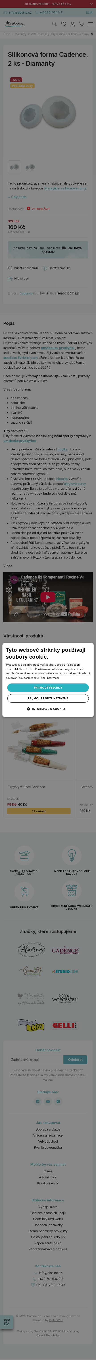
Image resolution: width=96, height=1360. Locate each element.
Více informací (49, 678)
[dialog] (48, 680)
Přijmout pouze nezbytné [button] (48, 698)
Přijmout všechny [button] (48, 687)
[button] (48, 708)
